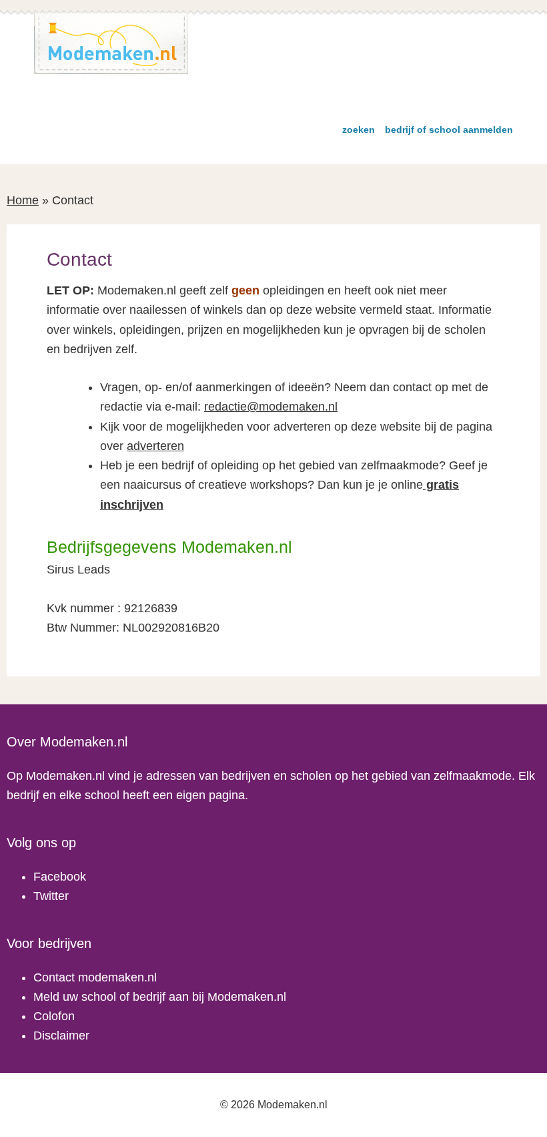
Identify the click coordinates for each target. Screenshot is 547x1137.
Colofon (54, 1016)
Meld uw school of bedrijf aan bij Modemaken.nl (159, 996)
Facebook (59, 876)
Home (23, 200)
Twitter (51, 896)
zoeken (358, 129)
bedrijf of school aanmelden (449, 129)
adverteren (155, 446)
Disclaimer (61, 1035)
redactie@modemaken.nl (271, 406)
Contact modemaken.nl (95, 977)
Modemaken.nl (111, 43)
